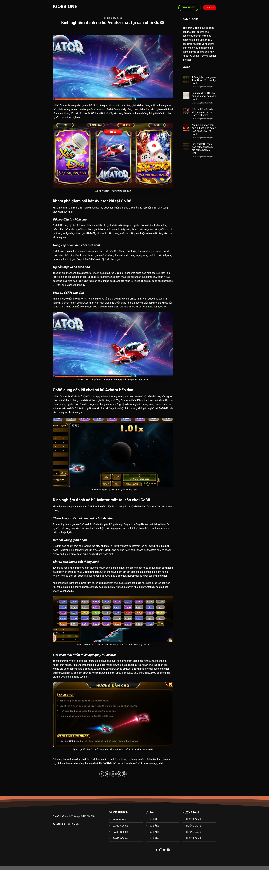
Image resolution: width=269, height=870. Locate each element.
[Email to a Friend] (113, 774)
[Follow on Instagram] (160, 849)
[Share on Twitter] (107, 774)
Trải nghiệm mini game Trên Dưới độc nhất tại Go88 (204, 80)
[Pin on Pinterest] (118, 774)
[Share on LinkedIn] (124, 774)
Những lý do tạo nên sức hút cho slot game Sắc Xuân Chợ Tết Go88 (204, 130)
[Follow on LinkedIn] (168, 849)
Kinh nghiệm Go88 (113, 18)
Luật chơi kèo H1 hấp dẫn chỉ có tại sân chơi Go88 (204, 96)
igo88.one (65, 6)
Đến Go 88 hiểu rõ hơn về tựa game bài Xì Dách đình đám (203, 112)
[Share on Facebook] (101, 774)
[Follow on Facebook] (157, 849)
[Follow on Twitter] (164, 849)
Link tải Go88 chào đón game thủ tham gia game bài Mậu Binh (202, 149)
